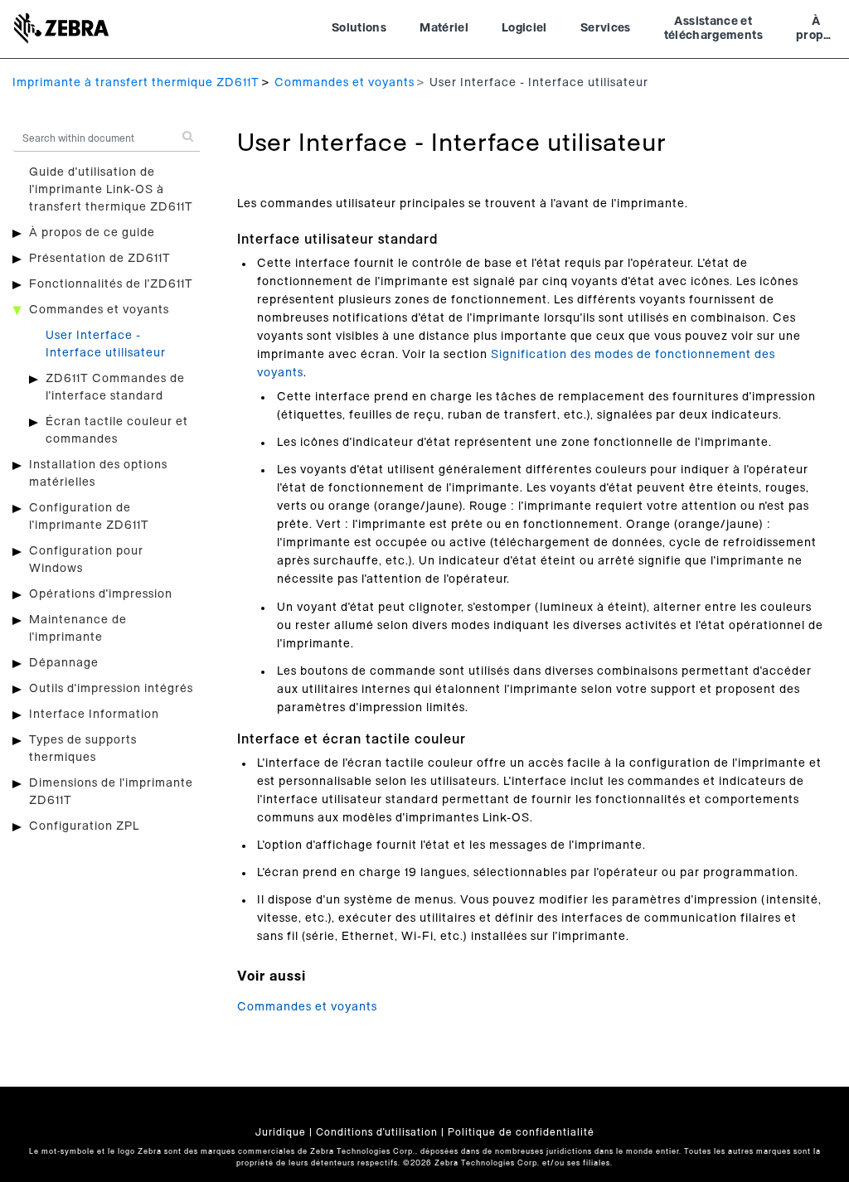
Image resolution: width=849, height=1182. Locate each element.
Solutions (359, 28)
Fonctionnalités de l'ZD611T (111, 284)
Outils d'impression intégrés (111, 689)
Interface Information (94, 714)
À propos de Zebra (816, 31)
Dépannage (64, 663)
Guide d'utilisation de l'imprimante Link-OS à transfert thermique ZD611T (111, 190)
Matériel (444, 28)
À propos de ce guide (92, 233)
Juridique (280, 1132)
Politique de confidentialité (521, 1132)
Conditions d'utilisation (377, 1132)
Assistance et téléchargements (713, 29)
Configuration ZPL (84, 826)
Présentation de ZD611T (100, 258)
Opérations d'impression (100, 594)
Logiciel (524, 28)
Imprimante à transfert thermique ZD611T (136, 83)
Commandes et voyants (344, 83)
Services (605, 28)
